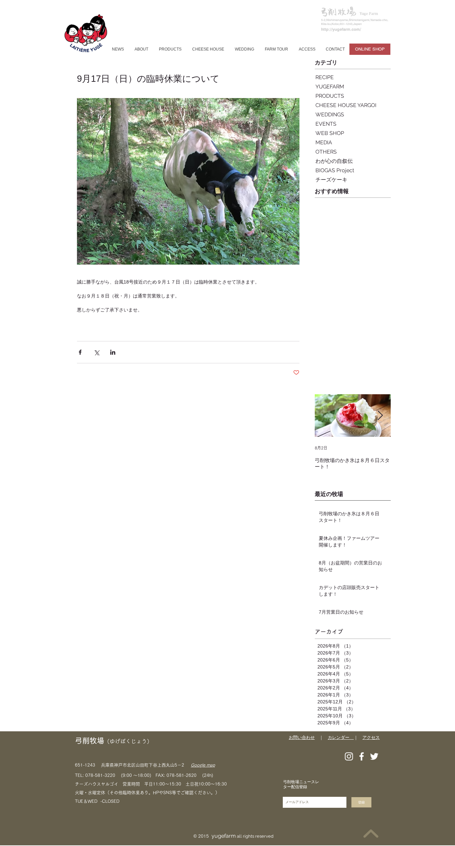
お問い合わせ (302, 737)
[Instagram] (348, 756)
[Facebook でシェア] (80, 352)
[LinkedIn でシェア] (113, 352)
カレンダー (341, 737)
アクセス (371, 737)
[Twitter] (374, 756)
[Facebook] (361, 756)
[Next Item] (380, 416)
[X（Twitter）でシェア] (96, 352)
